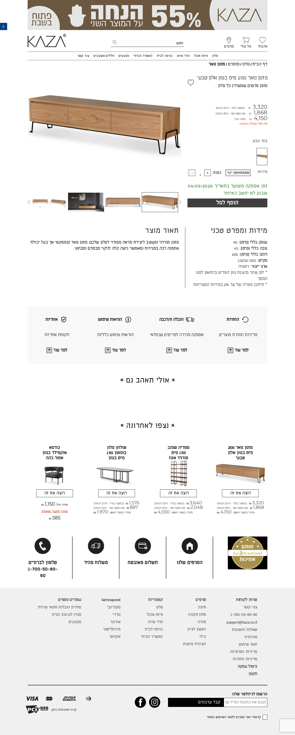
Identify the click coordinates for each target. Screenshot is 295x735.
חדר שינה (183, 56)
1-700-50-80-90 (243, 615)
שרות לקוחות (246, 600)
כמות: (216, 173)
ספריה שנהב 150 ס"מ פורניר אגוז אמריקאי (178, 455)
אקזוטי (115, 637)
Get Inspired (111, 599)
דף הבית (259, 64)
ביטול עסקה (247, 666)
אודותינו (250, 637)
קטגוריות (155, 600)
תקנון (253, 674)
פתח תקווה (197, 615)
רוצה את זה (240, 493)
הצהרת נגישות (194, 644)
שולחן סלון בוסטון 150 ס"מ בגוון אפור (116, 455)
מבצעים (124, 56)
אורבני (115, 622)
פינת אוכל (201, 56)
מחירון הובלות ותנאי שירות (59, 607)
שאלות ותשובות (244, 630)
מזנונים (233, 64)
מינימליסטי (111, 629)
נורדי (116, 615)
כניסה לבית (164, 56)
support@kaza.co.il (241, 622)
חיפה (202, 607)
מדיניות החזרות (245, 659)
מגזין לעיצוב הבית (66, 615)
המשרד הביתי (142, 56)
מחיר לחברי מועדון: (54, 511)
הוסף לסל (227, 203)
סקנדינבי (114, 607)
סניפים (201, 600)
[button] (3, 26)
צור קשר (83, 56)
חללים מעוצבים (104, 56)
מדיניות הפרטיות (243, 652)
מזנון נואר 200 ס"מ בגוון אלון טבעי (240, 452)
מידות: (262, 172)
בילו (202, 637)
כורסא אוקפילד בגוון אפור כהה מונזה (54, 455)
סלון (215, 56)
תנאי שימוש (248, 644)
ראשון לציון (196, 629)
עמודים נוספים (69, 600)
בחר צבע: (259, 141)
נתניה (202, 622)
